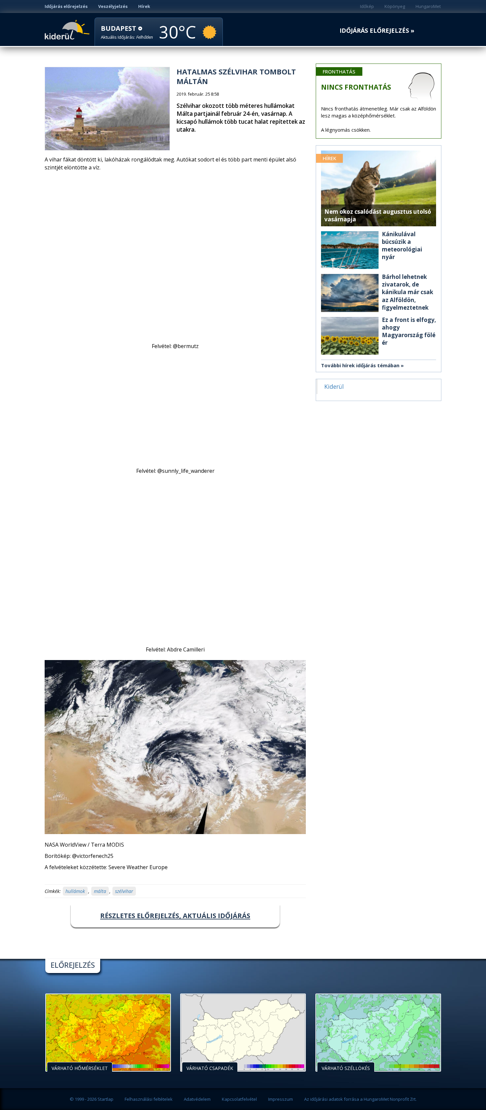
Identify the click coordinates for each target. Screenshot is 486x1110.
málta (100, 891)
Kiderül (68, 29)
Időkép (367, 6)
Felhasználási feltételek (149, 1099)
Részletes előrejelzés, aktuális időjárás (175, 915)
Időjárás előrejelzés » (377, 30)
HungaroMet (428, 6)
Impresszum (280, 1099)
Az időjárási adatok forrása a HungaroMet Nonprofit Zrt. (360, 1099)
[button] (127, 32)
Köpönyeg (395, 6)
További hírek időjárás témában (360, 365)
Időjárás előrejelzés (66, 6)
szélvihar (124, 891)
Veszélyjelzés (113, 6)
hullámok (75, 891)
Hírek (144, 6)
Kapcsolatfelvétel (239, 1099)
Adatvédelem (197, 1099)
